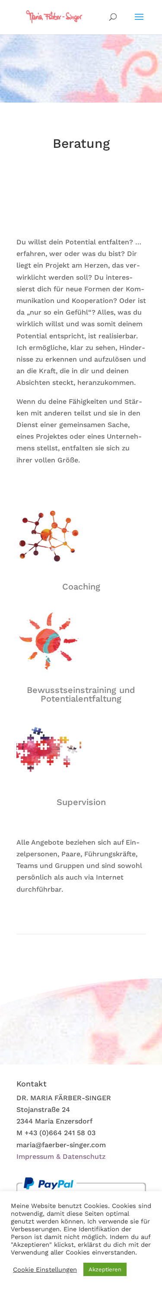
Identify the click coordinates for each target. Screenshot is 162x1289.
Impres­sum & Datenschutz (60, 1156)
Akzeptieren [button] (105, 1269)
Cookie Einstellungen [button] (45, 1269)
